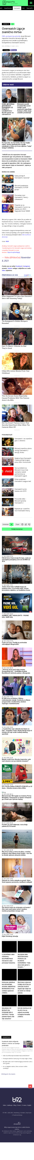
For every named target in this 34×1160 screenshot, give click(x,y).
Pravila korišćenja (17, 1115)
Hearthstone (8, 8)
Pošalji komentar (17, 529)
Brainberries (17, 301)
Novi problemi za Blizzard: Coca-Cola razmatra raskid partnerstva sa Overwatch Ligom (21, 472)
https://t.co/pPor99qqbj (13, 252)
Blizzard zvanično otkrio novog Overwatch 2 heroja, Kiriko (23, 450)
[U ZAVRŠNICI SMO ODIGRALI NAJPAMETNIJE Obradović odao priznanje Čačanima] (9, 952)
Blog (15, 1105)
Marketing (16, 1113)
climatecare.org (17, 1134)
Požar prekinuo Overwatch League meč (23, 480)
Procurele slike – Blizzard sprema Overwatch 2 (20, 501)
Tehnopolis (6, 1037)
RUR (7, 241)
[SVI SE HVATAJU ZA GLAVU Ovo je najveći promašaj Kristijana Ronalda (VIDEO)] (25, 1006)
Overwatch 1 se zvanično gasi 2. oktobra (23, 440)
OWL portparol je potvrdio (11, 36)
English (29, 1105)
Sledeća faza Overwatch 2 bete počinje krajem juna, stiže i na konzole (23, 460)
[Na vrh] (30, 1086)
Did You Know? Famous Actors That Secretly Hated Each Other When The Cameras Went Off (16, 425)
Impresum (28, 1113)
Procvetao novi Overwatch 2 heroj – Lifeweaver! (22, 197)
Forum (19, 1105)
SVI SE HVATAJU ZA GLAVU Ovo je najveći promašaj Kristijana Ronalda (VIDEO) (24, 1012)
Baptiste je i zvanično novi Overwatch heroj (22, 510)
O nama (24, 1105)
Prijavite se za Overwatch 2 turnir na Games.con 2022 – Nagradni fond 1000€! (22, 208)
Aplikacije (9, 1105)
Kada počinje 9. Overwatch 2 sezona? (22, 177)
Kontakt (23, 1113)
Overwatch (17, 8)
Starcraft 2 (30, 8)
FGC (23, 8)
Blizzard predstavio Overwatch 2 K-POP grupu (21, 188)
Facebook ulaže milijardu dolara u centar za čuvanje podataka (11, 1043)
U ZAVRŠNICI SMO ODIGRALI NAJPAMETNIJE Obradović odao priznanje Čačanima (8, 958)
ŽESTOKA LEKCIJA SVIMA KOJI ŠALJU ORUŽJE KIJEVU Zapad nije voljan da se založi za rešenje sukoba (24, 987)
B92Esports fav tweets (8, 1074)
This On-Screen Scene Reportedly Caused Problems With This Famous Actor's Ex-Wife (15, 398)
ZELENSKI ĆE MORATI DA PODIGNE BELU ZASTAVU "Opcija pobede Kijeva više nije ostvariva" (8, 1013)
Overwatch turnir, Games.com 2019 (21, 490)
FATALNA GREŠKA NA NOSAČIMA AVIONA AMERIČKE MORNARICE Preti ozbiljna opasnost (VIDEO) (8, 987)
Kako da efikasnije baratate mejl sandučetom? (16, 1055)
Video (4, 1105)
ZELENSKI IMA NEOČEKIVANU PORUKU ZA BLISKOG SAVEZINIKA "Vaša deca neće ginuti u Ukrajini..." (24, 960)
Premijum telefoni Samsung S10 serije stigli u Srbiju (17, 1058)
